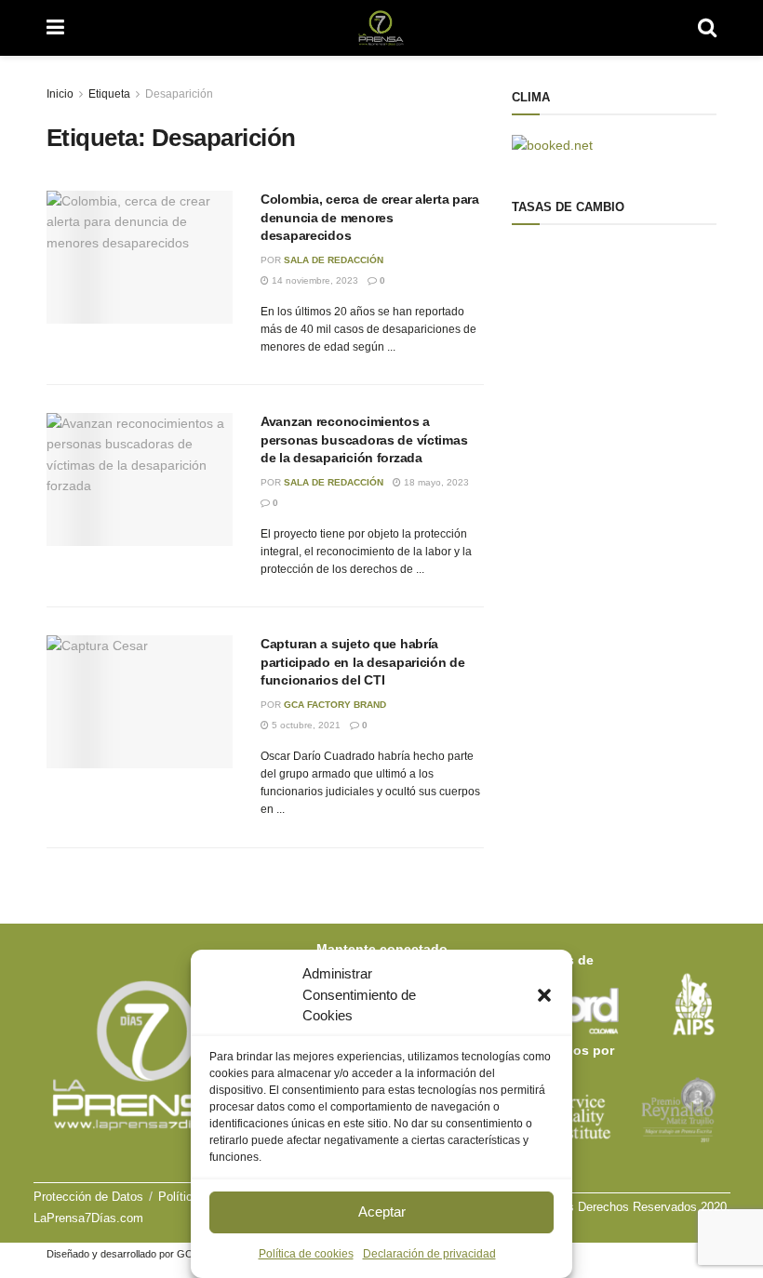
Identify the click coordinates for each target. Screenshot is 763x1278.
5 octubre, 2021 (305, 725)
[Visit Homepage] (381, 28)
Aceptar (382, 1211)
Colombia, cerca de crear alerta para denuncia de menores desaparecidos (370, 217)
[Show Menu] (55, 28)
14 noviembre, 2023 (313, 280)
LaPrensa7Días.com (88, 1218)
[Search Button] (707, 28)
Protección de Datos (88, 1197)
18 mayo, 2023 (435, 482)
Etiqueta (109, 93)
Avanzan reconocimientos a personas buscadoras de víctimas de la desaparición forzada (364, 439)
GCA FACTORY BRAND (335, 704)
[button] (544, 995)
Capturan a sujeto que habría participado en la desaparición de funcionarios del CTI (363, 661)
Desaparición (179, 93)
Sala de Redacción (333, 260)
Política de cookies (306, 1253)
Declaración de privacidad (429, 1253)
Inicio (60, 93)
